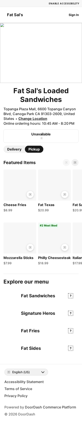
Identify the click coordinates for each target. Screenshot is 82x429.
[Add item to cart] (30, 194)
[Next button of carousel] (75, 162)
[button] (19, 192)
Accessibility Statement (24, 382)
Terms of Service (18, 389)
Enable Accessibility (64, 3)
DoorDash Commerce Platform (50, 407)
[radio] (14, 149)
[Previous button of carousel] (66, 162)
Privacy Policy (16, 396)
